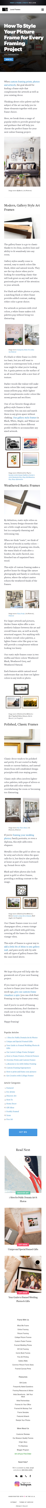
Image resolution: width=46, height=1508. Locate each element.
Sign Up (23, 763)
